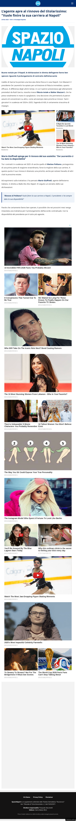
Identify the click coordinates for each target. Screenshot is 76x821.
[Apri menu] (72, 3)
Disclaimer (49, 797)
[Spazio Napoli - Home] (38, 3)
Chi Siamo (26, 797)
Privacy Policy (38, 797)
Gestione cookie (70, 819)
